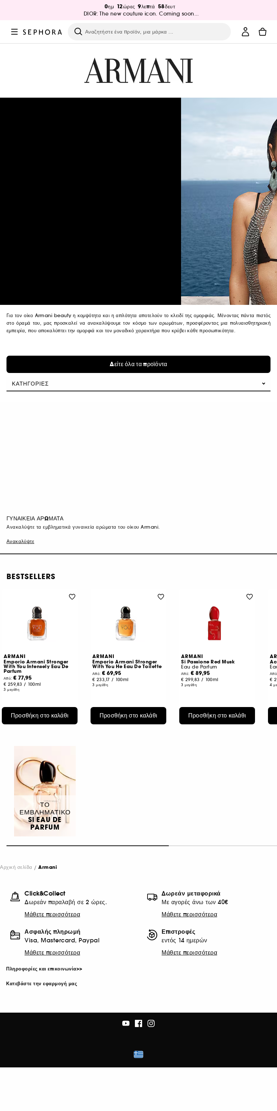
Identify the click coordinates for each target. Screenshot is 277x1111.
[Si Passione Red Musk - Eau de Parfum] (217, 623)
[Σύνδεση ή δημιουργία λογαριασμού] (245, 31)
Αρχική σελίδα (16, 867)
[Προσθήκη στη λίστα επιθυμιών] (72, 596)
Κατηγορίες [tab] (30, 383)
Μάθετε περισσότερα (52, 914)
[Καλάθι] (262, 31)
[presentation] (268, 201)
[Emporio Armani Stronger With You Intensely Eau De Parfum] (39, 623)
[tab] (138, 969)
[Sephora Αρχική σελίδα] (42, 31)
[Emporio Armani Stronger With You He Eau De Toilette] (128, 623)
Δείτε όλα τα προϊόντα (138, 364)
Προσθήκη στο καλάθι (40, 715)
